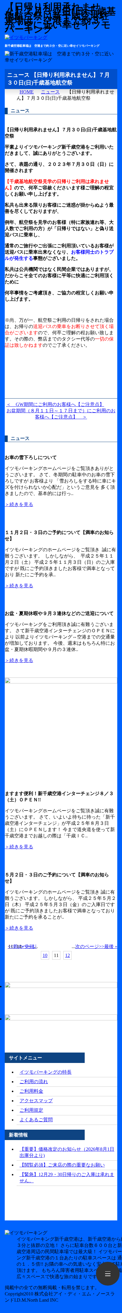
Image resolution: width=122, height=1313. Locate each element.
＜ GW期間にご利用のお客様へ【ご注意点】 (55, 404)
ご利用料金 (31, 1091)
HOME (27, 91)
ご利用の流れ (34, 1081)
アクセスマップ (36, 1100)
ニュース (50, 91)
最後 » (110, 946)
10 (45, 955)
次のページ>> (89, 946)
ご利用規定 (31, 1110)
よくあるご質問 (36, 1119)
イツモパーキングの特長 (46, 1072)
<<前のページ (22, 946)
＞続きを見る (19, 504)
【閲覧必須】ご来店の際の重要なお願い (62, 1164)
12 (67, 955)
